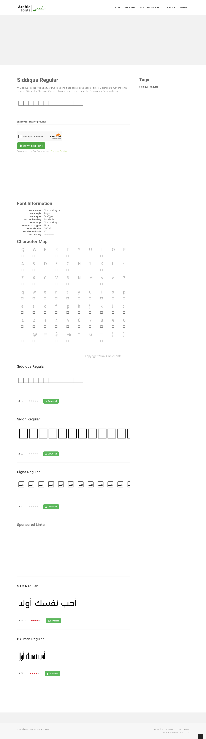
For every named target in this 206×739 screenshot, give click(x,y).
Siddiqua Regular (31, 366)
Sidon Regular (28, 419)
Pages (186, 729)
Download (52, 401)
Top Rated (169, 7)
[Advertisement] (103, 39)
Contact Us (184, 732)
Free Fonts (174, 732)
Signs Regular (28, 472)
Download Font (32, 146)
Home (117, 7)
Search (183, 7)
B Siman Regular (30, 639)
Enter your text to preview (31, 121)
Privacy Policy (157, 729)
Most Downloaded (150, 7)
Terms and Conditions (59, 151)
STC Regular (27, 586)
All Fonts (130, 7)
